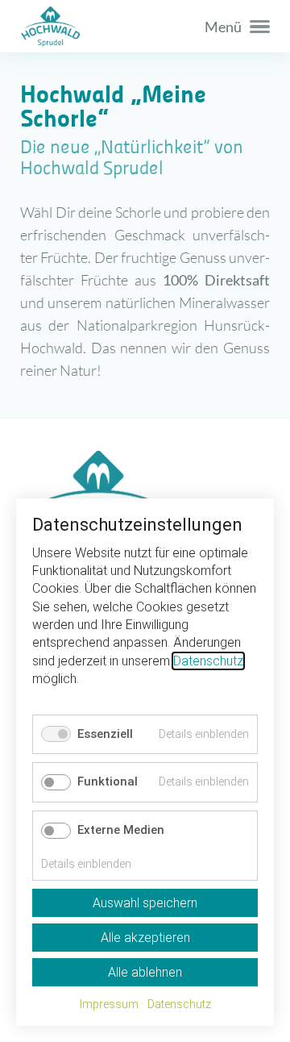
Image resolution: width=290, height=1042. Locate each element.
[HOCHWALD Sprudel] (145, 26)
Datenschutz (208, 661)
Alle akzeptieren (145, 937)
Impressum (109, 1004)
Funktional (107, 781)
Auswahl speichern (145, 903)
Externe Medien (120, 830)
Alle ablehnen (145, 972)
